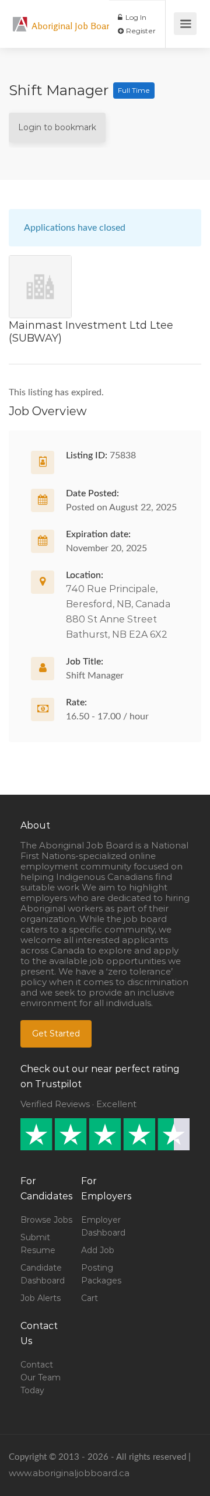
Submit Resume (37, 1243)
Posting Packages (101, 1274)
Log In (135, 17)
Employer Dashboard (103, 1226)
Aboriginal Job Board (73, 26)
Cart (89, 1298)
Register (140, 30)
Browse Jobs (46, 1220)
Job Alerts (40, 1298)
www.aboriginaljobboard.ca (69, 1472)
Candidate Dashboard (42, 1274)
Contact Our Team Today (40, 1377)
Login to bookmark (57, 127)
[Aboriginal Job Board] (20, 17)
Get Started (56, 1033)
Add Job (97, 1250)
